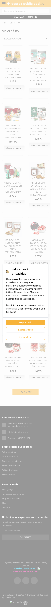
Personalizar (25, 337)
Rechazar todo (25, 329)
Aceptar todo (25, 322)
